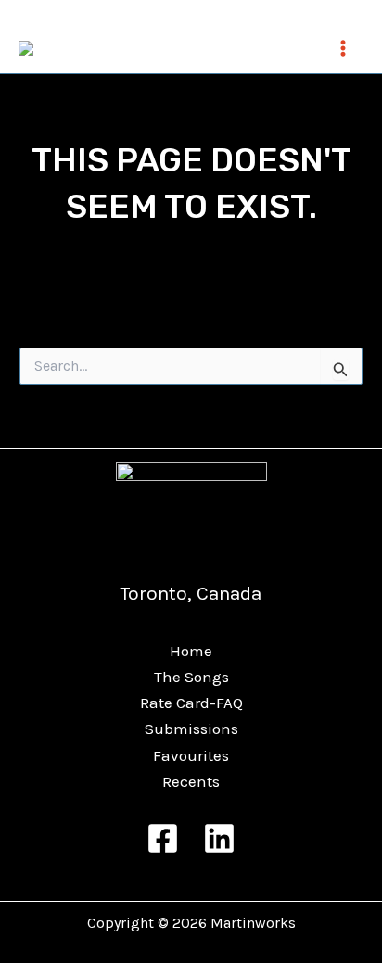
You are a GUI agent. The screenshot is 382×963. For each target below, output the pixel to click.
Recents (191, 781)
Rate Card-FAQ (191, 702)
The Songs (191, 676)
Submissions (191, 728)
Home (191, 650)
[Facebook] (162, 838)
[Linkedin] (219, 838)
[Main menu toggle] (343, 48)
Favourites (191, 755)
